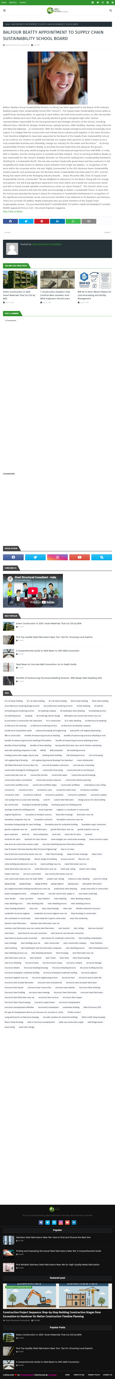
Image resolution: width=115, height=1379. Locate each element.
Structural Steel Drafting (15, 993)
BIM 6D (43, 750)
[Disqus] (57, 432)
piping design (10, 884)
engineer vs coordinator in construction (73, 810)
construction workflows (70, 785)
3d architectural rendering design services (22, 706)
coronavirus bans (26, 790)
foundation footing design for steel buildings (23, 825)
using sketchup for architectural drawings (22, 1017)
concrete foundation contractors (55, 765)
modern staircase (12, 874)
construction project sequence (48, 780)
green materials (11, 834)
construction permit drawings (83, 775)
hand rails (56, 834)
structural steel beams (14, 988)
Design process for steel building (91, 800)
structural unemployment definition (19, 1007)
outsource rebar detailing (78, 879)
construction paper (59, 775)
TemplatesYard (26, 1375)
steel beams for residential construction (58, 938)
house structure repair (98, 839)
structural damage (94, 963)
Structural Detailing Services (64, 968)
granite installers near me (88, 829)
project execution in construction (94, 889)
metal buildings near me (51, 864)
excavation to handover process (38, 815)
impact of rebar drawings (77, 854)
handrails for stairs (13, 839)
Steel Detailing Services (98, 948)
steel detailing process (75, 948)
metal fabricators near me (45, 869)
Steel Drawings (62, 953)
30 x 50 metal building (58, 701)
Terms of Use (79, 1375)
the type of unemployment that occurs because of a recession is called (34, 1012)
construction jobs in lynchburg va (80, 770)
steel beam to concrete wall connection (67, 933)
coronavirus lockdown (89, 790)
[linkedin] (74, 1222)
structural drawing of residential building (60, 973)
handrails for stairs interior (36, 839)
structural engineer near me (16, 978)
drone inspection (46, 810)
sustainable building (71, 1007)
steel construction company (74, 943)
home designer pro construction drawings (68, 839)
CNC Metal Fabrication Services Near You (21, 765)
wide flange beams (95, 1022)
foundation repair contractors (94, 825)
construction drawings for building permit (22, 770)
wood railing (10, 1027)
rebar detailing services (80, 904)
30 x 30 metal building (14, 701)
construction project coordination (18, 780)
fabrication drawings (64, 815)
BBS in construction (13, 736)
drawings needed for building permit (20, 810)
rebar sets (33, 909)
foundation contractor (43, 820)
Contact (23, 2)
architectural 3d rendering (15, 726)
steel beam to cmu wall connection (32, 933)
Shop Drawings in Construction (83, 913)
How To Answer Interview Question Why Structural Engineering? (31, 849)
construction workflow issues (17, 785)
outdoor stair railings (55, 879)
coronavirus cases (44, 790)
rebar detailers (43, 899)
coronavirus (10, 790)
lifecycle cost (83, 859)
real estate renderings (88, 894)
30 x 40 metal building (36, 701)
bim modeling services (76, 750)
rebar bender (10, 899)
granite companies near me (16, 829)
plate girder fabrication (92, 884)
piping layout (73, 884)
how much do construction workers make (21, 844)
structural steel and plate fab (50, 983)
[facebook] (92, 2)
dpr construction (11, 805)
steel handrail (35, 958)
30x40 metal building (79, 701)
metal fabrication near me (75, 864)
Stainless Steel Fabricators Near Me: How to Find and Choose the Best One (53, 1237)
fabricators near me (85, 815)
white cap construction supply (71, 1022)
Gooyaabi (52, 1375)
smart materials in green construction (50, 918)
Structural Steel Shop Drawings (18, 1002)
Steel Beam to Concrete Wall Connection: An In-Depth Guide (46, 664)
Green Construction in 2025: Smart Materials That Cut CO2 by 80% (19, 295)
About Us (13, 2)
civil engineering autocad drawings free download (52, 760)
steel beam (9, 933)
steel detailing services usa (16, 953)
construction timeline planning (78, 780)
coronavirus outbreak (32, 795)
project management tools (15, 894)
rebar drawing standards (15, 909)
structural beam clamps (52, 963)
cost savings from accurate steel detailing (22, 800)
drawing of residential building (34, 805)
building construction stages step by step (21, 755)
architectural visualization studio (18, 731)
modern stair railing (87, 869)
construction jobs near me (15, 775)
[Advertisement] (57, 510)
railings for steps (37, 894)
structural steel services (48, 997)
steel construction (51, 943)
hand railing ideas (40, 834)
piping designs (25, 884)
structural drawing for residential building (22, 973)
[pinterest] (107, 2)
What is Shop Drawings (14, 1022)
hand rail (25, 834)
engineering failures (13, 815)
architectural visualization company (76, 726)
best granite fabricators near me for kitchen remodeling (78, 745)
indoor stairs (97, 854)
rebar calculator (26, 899)
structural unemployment (69, 1002)
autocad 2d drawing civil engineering (51, 731)
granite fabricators (39, 829)
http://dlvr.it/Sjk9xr (13, 211)
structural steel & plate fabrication (19, 983)
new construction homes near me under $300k (24, 879)
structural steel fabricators (92, 993)
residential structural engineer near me (50, 913)
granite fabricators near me (62, 829)
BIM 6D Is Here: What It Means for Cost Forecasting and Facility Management (94, 295)
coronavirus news (12, 795)
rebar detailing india (35, 904)
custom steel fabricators (64, 800)
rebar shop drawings (50, 909)
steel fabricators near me (15, 958)
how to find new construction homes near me (23, 854)
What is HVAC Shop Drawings (93, 1017)
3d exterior (98, 706)
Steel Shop (64, 958)
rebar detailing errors (14, 904)
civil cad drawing (96, 755)
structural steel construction (39, 988)
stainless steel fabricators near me (44, 923)
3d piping (28, 716)
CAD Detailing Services (75, 755)
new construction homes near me (59, 874)
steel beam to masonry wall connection (21, 938)
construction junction (39, 775)
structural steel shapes (72, 997)
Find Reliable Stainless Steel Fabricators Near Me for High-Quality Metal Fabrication (58, 1264)
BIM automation (56, 750)
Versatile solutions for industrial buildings (60, 1017)
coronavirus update (98, 795)
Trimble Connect (74, 1012)
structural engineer (89, 973)
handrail (88, 834)
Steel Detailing (11, 948)
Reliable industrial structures (88, 909)
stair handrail (64, 928)
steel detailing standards (41, 953)
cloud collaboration (85, 760)
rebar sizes (67, 909)
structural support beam (45, 1002)
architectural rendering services (43, 726)
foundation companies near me (17, 820)
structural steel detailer (65, 988)
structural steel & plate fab (90, 978)
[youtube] (79, 557)
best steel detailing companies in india (20, 750)
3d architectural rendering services (58, 706)
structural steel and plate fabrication (81, 983)
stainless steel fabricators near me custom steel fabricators (29, 928)
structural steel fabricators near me (19, 997)
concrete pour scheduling (83, 765)
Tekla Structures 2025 (92, 1007)
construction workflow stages (45, 785)
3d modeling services (97, 711)
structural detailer (12, 968)
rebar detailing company (80, 899)
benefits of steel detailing (40, 745)
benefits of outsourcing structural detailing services (77, 741)
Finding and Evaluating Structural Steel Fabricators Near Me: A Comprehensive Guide (58, 1251)
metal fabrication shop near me (18, 869)
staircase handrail (95, 928)
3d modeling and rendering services (19, 711)
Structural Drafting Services (91, 968)
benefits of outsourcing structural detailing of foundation (28, 741)
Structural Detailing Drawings (36, 968)
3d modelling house (13, 716)
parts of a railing (100, 879)
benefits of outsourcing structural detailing (42, 736)
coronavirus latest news (66, 790)
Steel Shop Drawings (81, 958)
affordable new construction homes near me (82, 716)
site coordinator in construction (18, 918)
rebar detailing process (57, 904)
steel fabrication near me (82, 953)
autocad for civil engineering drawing (85, 731)
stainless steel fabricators (15, 923)
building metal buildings (52, 755)
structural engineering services (45, 978)
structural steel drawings (39, 993)
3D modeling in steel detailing (72, 711)
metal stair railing (67, 869)
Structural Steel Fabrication (65, 993)
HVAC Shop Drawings (54, 854)
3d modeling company (47, 711)
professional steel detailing (65, 889)
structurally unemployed (48, 1007)
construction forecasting (53, 770)
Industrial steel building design (17, 859)
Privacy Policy (94, 1375)
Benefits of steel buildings (15, 745)
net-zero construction (32, 874)
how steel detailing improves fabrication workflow (63, 844)
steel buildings (11, 943)
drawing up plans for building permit (66, 805)
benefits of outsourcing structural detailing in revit (84, 736)
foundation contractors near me (70, 820)
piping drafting (41, 884)
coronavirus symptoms (77, 795)
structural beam (31, 963)
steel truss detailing (13, 963)
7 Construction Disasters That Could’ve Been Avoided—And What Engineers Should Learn (55, 295)
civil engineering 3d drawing (16, 760)
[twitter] (98, 2)
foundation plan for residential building (61, 825)
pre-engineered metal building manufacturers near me (27, 889)
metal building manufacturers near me (21, 864)
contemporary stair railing (95, 785)
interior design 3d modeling (45, 859)
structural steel (68, 978)
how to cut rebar (67, 849)
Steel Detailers (96, 943)
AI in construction (53, 721)
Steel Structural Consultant (18, 45)
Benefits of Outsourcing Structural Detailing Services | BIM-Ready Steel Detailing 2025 (59, 678)
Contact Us (107, 1375)
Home (3, 2)
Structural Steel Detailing (89, 988)
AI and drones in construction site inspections (23, 721)
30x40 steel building (100, 701)
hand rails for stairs (73, 834)
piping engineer (57, 884)
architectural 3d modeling (95, 721)
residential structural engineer (17, 913)
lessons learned (67, 859)
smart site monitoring (78, 918)
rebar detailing (60, 899)
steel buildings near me (30, 943)
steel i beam (51, 958)
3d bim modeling (83, 706)
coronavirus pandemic (54, 795)
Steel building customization (90, 938)
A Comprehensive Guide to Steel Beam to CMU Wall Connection (47, 650)
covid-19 (46, 800)
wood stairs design (26, 1027)
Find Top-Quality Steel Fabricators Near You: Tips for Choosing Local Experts (54, 637)
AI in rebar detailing (73, 721)
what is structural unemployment (41, 1022)
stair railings (79, 928)
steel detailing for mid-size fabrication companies (41, 948)
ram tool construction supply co (61, 894)
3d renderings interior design (48, 716)
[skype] (112, 2)
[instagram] (102, 2)
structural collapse (74, 963)
